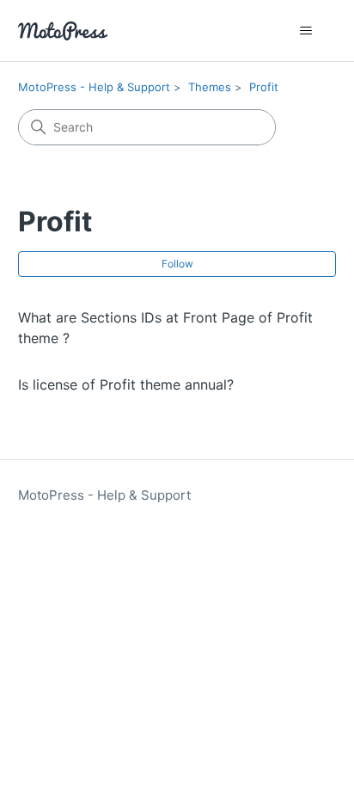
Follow (177, 263)
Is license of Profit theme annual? (126, 384)
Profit (263, 87)
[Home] (62, 30)
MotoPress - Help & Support (94, 87)
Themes (209, 87)
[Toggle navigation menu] (305, 31)
